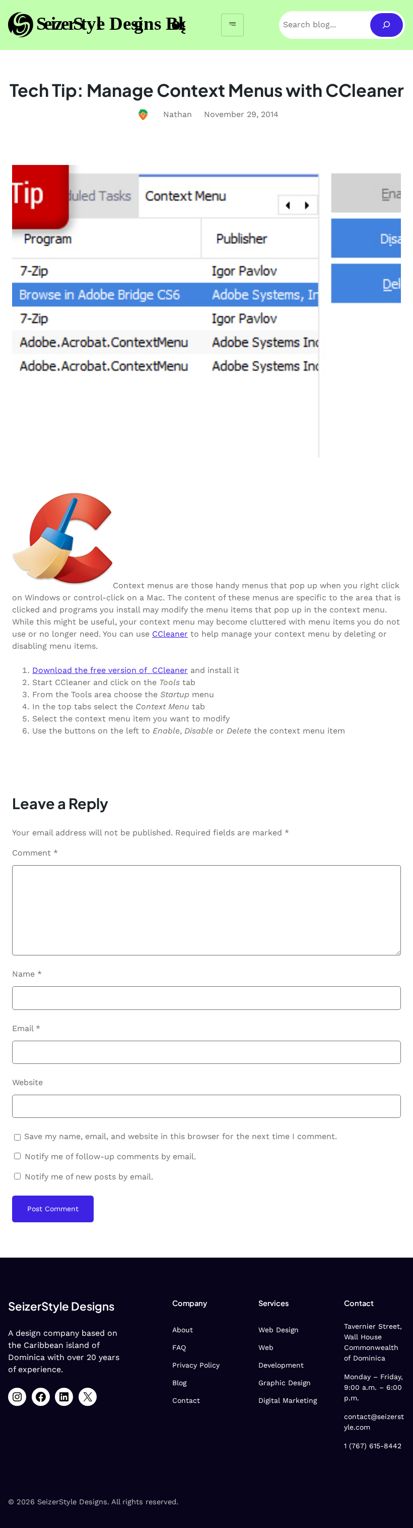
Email (26, 1028)
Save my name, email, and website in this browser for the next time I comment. (180, 1136)
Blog (179, 1383)
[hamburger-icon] (232, 25)
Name (27, 974)
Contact (186, 1400)
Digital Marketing (287, 1400)
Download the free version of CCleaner (110, 670)
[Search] (386, 25)
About (182, 1330)
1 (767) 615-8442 (372, 1446)
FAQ (179, 1347)
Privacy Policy (196, 1365)
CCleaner (170, 634)
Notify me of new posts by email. (89, 1176)
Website (27, 1082)
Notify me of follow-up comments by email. (110, 1156)
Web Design (278, 1330)
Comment (35, 853)
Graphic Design (284, 1383)
